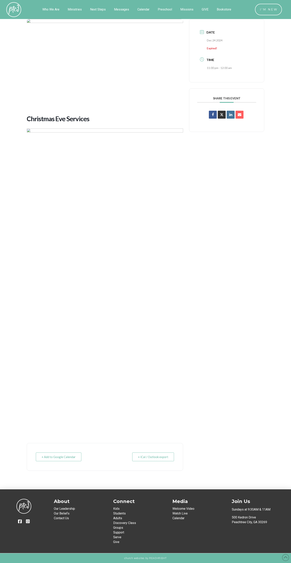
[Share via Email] (239, 115)
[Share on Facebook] (213, 115)
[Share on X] (222, 115)
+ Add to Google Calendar (59, 457)
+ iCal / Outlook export (153, 457)
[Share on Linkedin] (231, 115)
